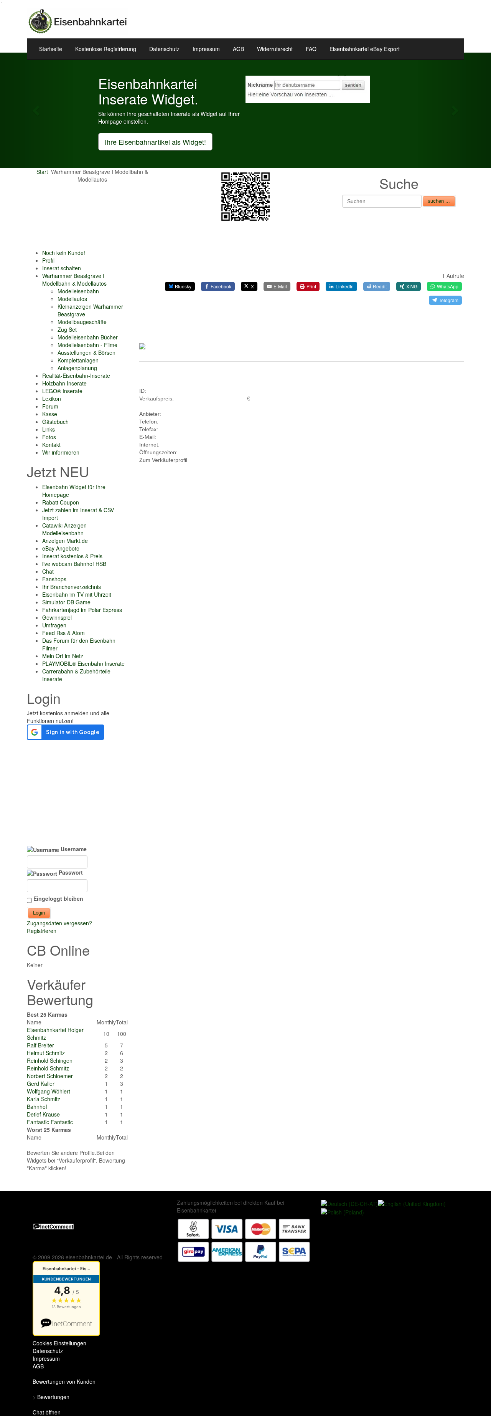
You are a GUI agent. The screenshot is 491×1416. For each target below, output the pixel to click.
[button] (37, 110)
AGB (238, 49)
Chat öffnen (47, 1412)
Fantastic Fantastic (50, 1122)
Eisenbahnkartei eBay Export (365, 49)
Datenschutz (164, 49)
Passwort (70, 872)
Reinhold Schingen (49, 1060)
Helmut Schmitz (46, 1053)
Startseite (50, 49)
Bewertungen (53, 1397)
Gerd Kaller (40, 1083)
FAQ (311, 49)
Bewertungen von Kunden (64, 1381)
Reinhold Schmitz (48, 1068)
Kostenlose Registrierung (105, 49)
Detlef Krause (43, 1114)
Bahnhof (37, 1106)
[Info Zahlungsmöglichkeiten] (244, 1239)
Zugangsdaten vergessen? (59, 923)
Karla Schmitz (43, 1099)
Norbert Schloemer (50, 1076)
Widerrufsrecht (275, 49)
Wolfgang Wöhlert (48, 1091)
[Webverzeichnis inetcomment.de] (53, 1225)
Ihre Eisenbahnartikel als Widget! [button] (155, 142)
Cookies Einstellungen (59, 1343)
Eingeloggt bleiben (58, 898)
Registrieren (41, 931)
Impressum (206, 49)
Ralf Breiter (40, 1045)
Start (42, 171)
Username (73, 849)
